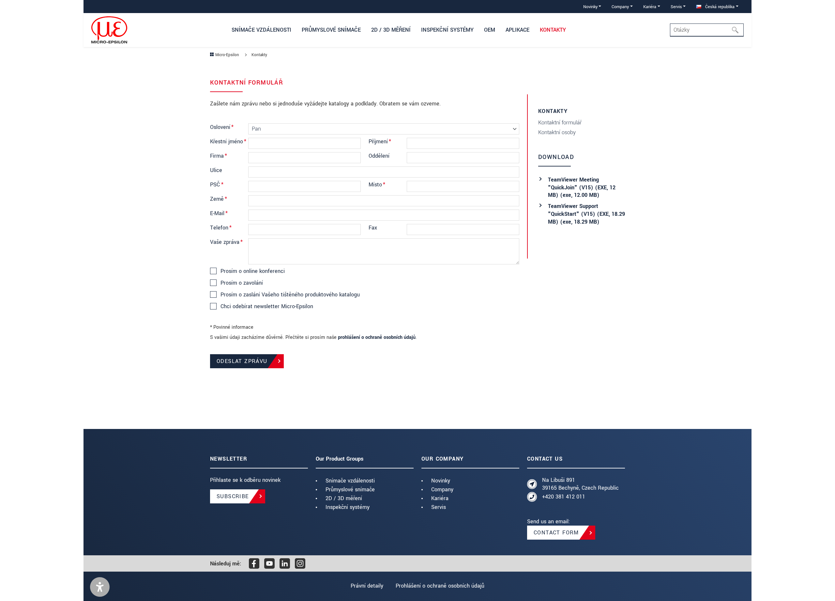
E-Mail (219, 213)
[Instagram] (300, 563)
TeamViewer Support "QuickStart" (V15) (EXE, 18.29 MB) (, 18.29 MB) (586, 214)
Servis (438, 507)
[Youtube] (269, 563)
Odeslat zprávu (242, 361)
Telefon (221, 227)
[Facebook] (254, 563)
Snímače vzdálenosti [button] (261, 30)
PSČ (216, 184)
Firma (218, 156)
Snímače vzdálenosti (350, 480)
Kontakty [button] (553, 30)
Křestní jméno (228, 141)
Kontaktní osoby (557, 132)
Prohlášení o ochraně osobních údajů (440, 586)
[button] (100, 587)
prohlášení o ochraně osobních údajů (377, 337)
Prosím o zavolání (241, 283)
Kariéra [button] (649, 7)
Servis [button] (676, 7)
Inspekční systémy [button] (447, 30)
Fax (373, 227)
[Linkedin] (285, 563)
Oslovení (222, 127)
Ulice (216, 170)
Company (442, 489)
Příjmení (380, 141)
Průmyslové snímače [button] (331, 30)
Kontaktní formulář (560, 122)
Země (218, 199)
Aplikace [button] (517, 30)
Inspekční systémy (348, 507)
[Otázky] (737, 30)
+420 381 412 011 (563, 496)
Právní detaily (367, 586)
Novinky (440, 480)
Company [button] (620, 7)
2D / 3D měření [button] (391, 30)
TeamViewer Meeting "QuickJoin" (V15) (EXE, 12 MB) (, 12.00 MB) (581, 187)
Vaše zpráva (226, 242)
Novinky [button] (590, 7)
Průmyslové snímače (350, 489)
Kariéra (439, 498)
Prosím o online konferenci (252, 271)
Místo (377, 184)
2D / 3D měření (344, 498)
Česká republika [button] (719, 7)
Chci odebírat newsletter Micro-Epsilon (266, 306)
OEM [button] (489, 30)
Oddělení (379, 156)
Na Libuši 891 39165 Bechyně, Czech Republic (580, 484)
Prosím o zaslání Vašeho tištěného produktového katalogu (290, 294)
